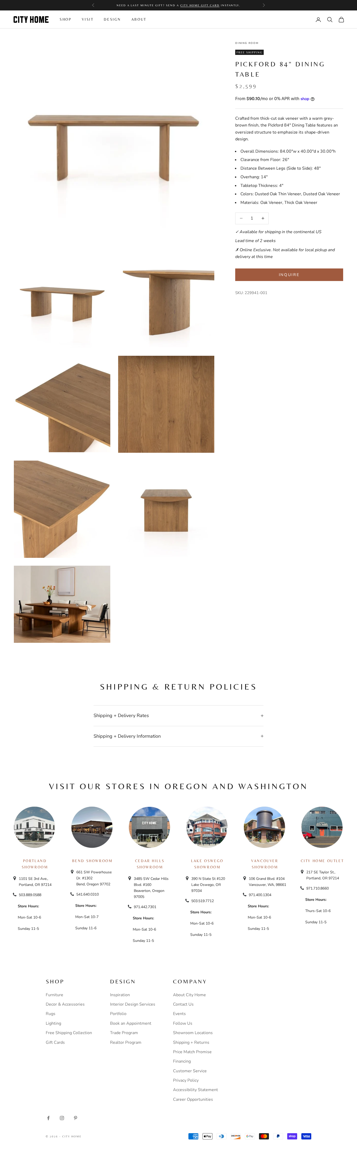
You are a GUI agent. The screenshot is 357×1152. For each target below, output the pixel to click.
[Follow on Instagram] (62, 1118)
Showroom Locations (193, 1033)
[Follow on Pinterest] (75, 1118)
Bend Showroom (92, 861)
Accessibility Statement (195, 1090)
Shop (65, 19)
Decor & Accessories (65, 1004)
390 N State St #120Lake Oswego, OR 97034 (208, 884)
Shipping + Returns (191, 1042)
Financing (182, 1061)
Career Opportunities (193, 1099)
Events (179, 1014)
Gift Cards (55, 1042)
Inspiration (120, 995)
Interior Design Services (132, 1004)
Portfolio (118, 1014)
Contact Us (183, 1004)
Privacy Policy (186, 1080)
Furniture (54, 995)
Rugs (50, 1014)
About (138, 19)
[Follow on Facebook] (48, 1118)
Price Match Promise (192, 1052)
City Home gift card (200, 5)
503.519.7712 (202, 900)
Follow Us (182, 1023)
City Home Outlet (322, 861)
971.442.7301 (145, 906)
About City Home (189, 995)
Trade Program (124, 1033)
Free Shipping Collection (69, 1033)
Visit (87, 19)
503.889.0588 (30, 894)
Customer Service (190, 1071)
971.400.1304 (260, 894)
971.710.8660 (317, 888)
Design (112, 19)
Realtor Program (125, 1042)
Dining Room (247, 43)
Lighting (53, 1023)
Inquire (289, 274)
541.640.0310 (87, 894)
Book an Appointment (130, 1023)
